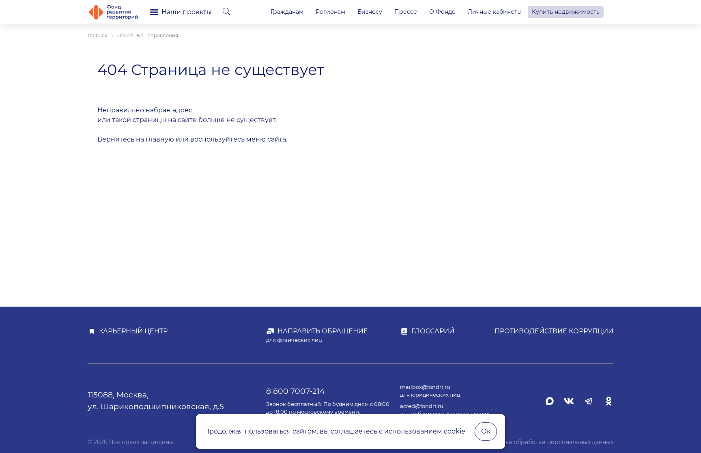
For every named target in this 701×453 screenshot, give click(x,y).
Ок (485, 431)
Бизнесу (369, 11)
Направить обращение (322, 331)
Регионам (330, 11)
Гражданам (287, 11)
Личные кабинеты (495, 11)
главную (160, 139)
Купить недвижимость (566, 11)
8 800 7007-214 (295, 391)
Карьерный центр (133, 331)
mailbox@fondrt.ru (425, 387)
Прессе (405, 11)
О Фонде (442, 11)
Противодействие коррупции (554, 331)
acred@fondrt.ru (421, 406)
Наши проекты (186, 12)
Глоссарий (432, 331)
